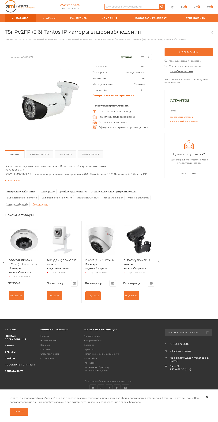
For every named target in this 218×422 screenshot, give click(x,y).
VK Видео (109, 387)
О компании (47, 358)
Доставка (89, 345)
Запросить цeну (188, 52)
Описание (15, 154)
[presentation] (4, 262)
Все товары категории (181, 117)
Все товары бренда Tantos (183, 121)
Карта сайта (90, 358)
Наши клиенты (48, 340)
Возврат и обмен (93, 340)
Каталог (10, 329)
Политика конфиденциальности (101, 354)
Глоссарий (89, 362)
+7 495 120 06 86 (69, 5)
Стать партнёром (49, 354)
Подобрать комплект (20, 364)
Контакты (45, 349)
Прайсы (10, 358)
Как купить (65, 154)
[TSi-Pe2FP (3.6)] (50, 101)
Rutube (117, 387)
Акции (9, 345)
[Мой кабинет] (172, 7)
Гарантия (89, 349)
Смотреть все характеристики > (113, 95)
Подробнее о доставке (181, 71)
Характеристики (39, 154)
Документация (90, 154)
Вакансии (45, 345)
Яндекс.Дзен (125, 387)
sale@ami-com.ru (180, 351)
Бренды (10, 352)
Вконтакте (101, 387)
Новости (44, 336)
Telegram (92, 387)
